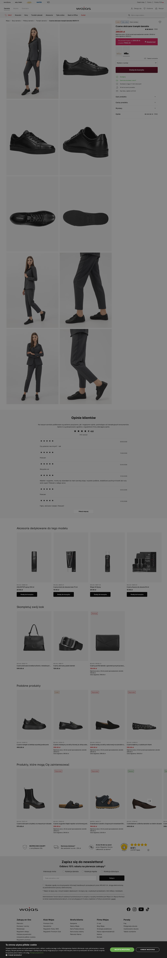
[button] (56, 955)
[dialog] (83, 479)
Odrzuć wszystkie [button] (147, 950)
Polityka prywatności (37, 953)
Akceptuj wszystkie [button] (122, 950)
